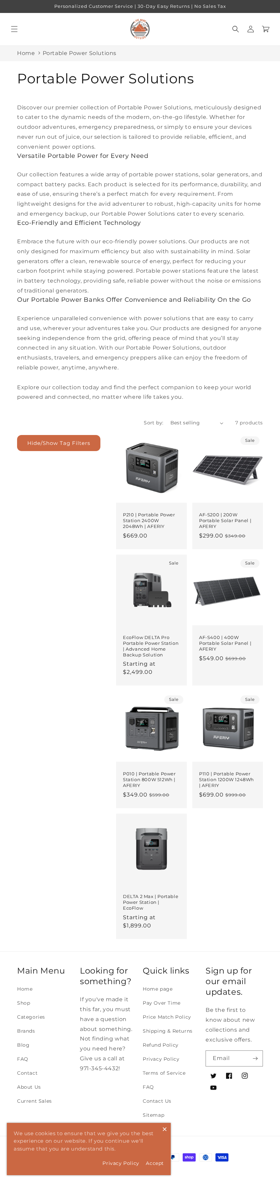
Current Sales (34, 1101)
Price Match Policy (167, 1017)
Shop (23, 1003)
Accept (155, 1163)
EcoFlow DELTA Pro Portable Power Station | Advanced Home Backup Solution (151, 646)
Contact (27, 1073)
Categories (31, 1017)
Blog (23, 1045)
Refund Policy (161, 1045)
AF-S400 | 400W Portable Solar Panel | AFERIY (225, 643)
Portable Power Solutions (79, 53)
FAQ (22, 1059)
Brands (26, 1031)
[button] (14, 29)
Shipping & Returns (168, 1031)
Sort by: (153, 423)
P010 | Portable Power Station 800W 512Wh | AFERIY (149, 779)
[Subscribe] (255, 1058)
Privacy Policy (161, 1059)
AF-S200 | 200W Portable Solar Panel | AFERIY (225, 520)
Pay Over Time (162, 1003)
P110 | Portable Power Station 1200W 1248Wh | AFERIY (226, 779)
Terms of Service (164, 1073)
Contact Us (157, 1101)
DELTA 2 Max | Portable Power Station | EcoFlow (150, 902)
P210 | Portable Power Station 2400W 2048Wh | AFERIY (149, 520)
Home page (157, 989)
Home (26, 53)
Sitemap (153, 1115)
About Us (29, 1087)
